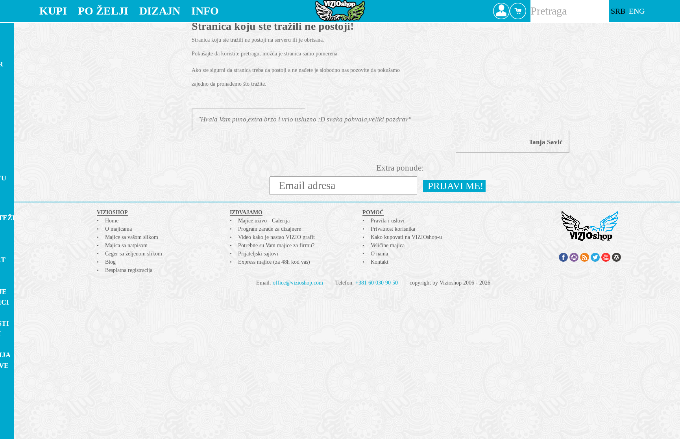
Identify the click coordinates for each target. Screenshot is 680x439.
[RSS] (584, 257)
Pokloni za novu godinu (35, 182)
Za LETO (17, 85)
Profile (501, 11)
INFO (205, 11)
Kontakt (379, 262)
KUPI (53, 11)
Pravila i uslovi (388, 221)
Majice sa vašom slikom (131, 237)
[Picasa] (573, 257)
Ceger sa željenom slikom (133, 254)
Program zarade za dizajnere (269, 229)
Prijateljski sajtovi (258, 254)
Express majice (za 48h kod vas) (274, 262)
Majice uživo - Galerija (264, 221)
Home (111, 221)
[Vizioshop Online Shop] (340, 10)
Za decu (17, 96)
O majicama (118, 229)
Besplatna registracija (128, 270)
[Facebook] (563, 257)
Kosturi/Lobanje (36, 292)
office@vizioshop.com (298, 283)
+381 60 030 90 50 (376, 283)
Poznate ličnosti (37, 323)
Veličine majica (388, 245)
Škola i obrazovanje (28, 412)
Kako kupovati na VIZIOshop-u (406, 237)
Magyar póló (28, 270)
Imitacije (20, 228)
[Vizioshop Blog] (616, 257)
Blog (110, 262)
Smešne (16, 376)
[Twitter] (595, 257)
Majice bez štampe (24, 49)
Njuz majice (26, 106)
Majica (18, 31)
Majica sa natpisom (126, 245)
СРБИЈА (16, 249)
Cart (518, 11)
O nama (379, 254)
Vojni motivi (27, 426)
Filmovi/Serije (31, 239)
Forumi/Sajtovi (33, 334)
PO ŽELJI (103, 11)
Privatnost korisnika (393, 229)
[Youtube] (605, 257)
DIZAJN (159, 11)
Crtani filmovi (32, 136)
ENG (637, 11)
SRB (618, 11)
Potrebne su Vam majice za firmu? (276, 245)
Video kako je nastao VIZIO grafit (276, 237)
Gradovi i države (37, 365)
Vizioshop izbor (34, 64)
